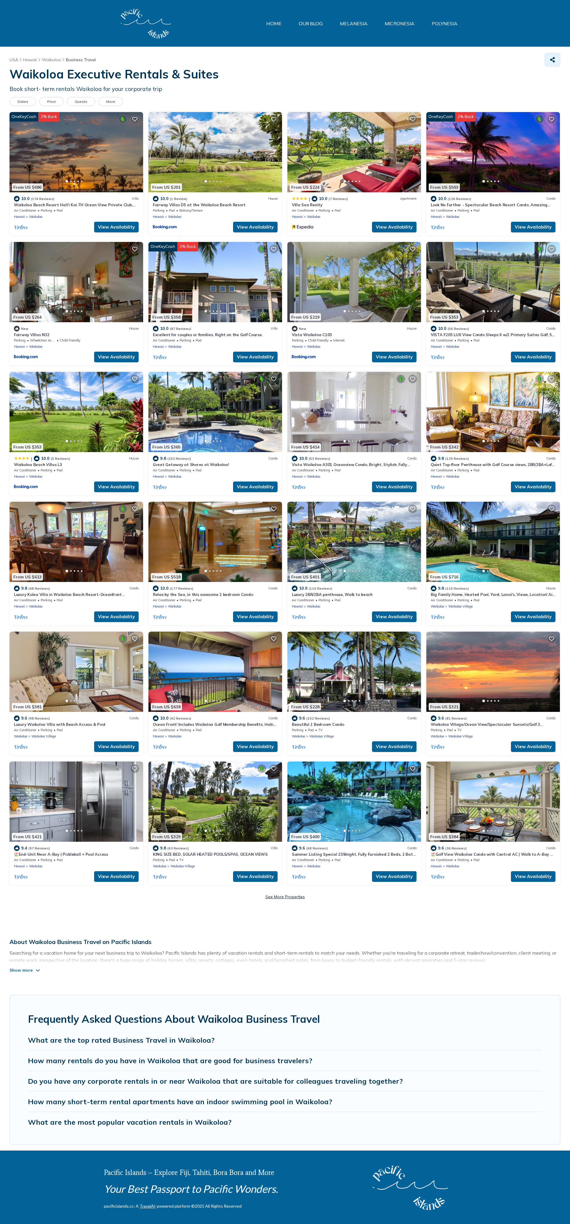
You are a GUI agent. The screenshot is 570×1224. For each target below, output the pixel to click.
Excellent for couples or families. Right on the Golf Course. (207, 334)
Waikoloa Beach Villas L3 (38, 464)
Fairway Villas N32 (31, 334)
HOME (273, 23)
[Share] (552, 60)
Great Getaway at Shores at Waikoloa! (191, 464)
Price (51, 101)
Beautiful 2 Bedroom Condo (318, 724)
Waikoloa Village (460, 606)
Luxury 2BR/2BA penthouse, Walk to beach (332, 594)
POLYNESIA (444, 23)
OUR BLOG (311, 23)
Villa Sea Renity (307, 204)
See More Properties (285, 896)
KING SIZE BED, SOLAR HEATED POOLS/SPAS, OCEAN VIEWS (210, 854)
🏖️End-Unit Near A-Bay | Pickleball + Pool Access (61, 854)
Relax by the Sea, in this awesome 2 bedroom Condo (203, 594)
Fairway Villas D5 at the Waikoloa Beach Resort (199, 204)
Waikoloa (35, 217)
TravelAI (148, 1206)
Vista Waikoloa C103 (312, 334)
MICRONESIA (399, 23)
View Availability (116, 227)
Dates (23, 101)
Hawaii (19, 217)
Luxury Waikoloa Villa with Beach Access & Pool (59, 724)
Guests (81, 101)
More (110, 101)
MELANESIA (354, 23)
